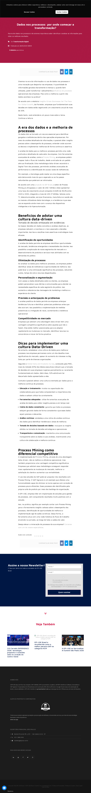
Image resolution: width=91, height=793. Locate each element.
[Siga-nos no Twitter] (28, 757)
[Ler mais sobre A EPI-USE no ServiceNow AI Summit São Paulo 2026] (73, 640)
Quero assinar (64, 592)
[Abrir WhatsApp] (86, 788)
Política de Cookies (70, 785)
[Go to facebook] (4, 788)
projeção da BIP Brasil (43, 185)
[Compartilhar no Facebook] (62, 71)
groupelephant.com (46, 785)
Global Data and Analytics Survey (40, 364)
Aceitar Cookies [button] (62, 12)
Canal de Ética (45, 787)
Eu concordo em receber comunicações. (60, 581)
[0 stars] (33, 536)
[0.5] (34, 536)
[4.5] (42, 536)
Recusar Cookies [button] (29, 12)
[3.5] (40, 536)
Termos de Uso (72, 586)
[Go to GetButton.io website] (10, 791)
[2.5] (38, 536)
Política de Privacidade (58, 785)
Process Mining (49, 157)
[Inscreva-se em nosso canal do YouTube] (18, 757)
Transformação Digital (21, 41)
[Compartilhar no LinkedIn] (71, 71)
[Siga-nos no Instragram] (32, 757)
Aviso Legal (79, 785)
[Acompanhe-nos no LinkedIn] (13, 757)
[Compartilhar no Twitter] (66, 71)
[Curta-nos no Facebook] (23, 757)
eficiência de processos (63, 91)
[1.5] (36, 536)
